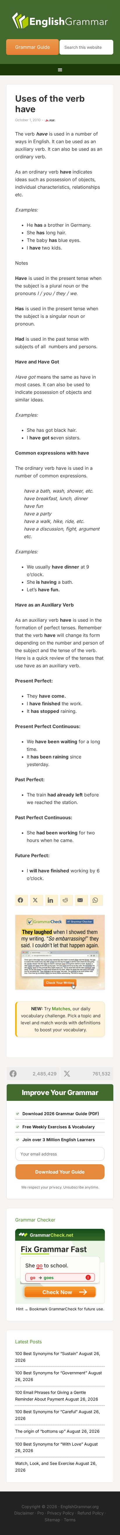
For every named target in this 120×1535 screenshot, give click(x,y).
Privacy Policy (60, 1512)
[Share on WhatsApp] (96, 900)
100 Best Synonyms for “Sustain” (46, 1353)
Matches (61, 1008)
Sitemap (52, 1519)
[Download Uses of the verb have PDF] (50, 120)
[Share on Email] (81, 900)
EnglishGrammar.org (80, 1506)
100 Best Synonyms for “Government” (51, 1372)
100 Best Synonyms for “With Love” (49, 1444)
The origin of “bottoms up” (40, 1431)
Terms (69, 1519)
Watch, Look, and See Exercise (44, 1463)
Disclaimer (24, 1512)
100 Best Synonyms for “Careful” (46, 1411)
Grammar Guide (32, 47)
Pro (40, 1512)
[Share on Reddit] (66, 900)
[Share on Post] (36, 900)
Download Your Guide (60, 1172)
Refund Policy (90, 1512)
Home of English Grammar (60, 20)
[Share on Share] (21, 900)
